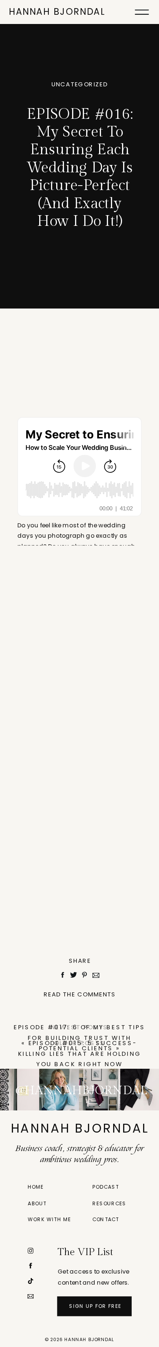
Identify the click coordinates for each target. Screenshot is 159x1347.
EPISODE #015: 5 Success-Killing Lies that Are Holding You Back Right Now (79, 1053)
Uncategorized (79, 84)
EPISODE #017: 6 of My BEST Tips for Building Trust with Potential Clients (79, 1038)
